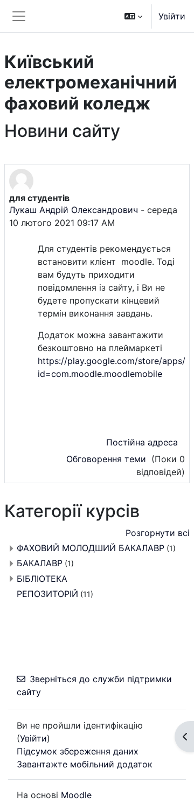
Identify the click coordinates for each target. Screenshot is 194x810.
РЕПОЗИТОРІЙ (47, 593)
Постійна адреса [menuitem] (142, 442)
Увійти (171, 16)
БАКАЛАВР (40, 563)
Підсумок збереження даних (77, 751)
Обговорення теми (107, 459)
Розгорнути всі (158, 532)
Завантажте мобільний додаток (85, 764)
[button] (133, 16)
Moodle (76, 795)
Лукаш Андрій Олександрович (73, 209)
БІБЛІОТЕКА (42, 578)
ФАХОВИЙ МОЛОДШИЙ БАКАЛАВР (90, 548)
